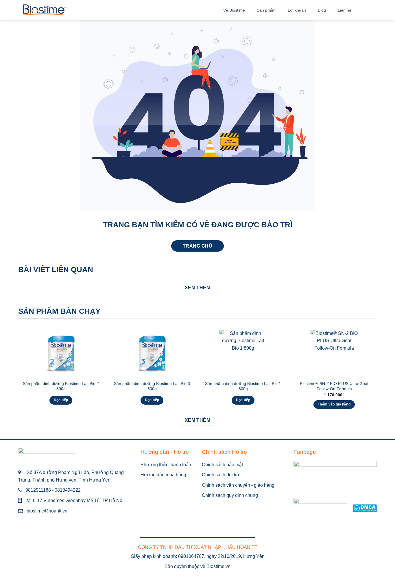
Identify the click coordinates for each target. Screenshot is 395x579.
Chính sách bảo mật (222, 464)
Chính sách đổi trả (220, 474)
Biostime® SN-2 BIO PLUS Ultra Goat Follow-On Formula (334, 386)
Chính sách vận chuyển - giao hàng (238, 485)
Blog (322, 10)
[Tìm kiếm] (361, 10)
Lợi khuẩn (297, 10)
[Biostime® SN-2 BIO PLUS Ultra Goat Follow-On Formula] (334, 353)
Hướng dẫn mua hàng (163, 474)
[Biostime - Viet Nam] (44, 10)
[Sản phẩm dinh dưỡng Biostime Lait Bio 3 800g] (152, 353)
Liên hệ (344, 10)
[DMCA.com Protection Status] (365, 508)
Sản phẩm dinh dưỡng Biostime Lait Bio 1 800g (243, 386)
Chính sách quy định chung (230, 495)
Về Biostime (234, 10)
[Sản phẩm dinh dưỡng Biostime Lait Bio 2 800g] (61, 353)
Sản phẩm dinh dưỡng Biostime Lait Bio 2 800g (61, 386)
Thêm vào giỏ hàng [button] (334, 404)
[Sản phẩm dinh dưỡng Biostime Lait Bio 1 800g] (243, 353)
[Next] (376, 374)
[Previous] (18, 374)
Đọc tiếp (61, 400)
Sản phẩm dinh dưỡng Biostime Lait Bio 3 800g (152, 386)
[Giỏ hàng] (374, 10)
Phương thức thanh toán (166, 464)
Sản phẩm (266, 10)
